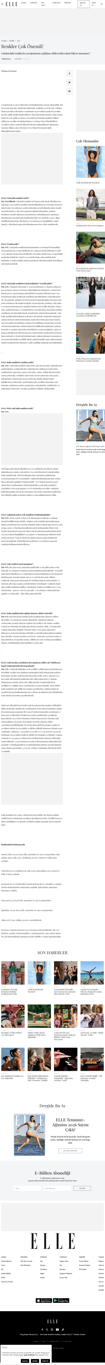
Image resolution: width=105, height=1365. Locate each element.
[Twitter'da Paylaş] (69, 82)
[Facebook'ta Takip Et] (42, 1329)
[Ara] (102, 4)
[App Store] (44, 1300)
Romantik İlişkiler (84, 1265)
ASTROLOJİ (56, 3)
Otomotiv (102, 1277)
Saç (41, 1261)
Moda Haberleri (6, 1261)
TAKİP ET (94, 4)
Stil (2, 1269)
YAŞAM (101, 1257)
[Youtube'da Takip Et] (57, 1329)
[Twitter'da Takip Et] (47, 1329)
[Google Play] (61, 1300)
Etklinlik (24, 1257)
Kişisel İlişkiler (83, 1261)
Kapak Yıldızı (64, 1261)
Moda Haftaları (6, 1273)
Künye (44, 1341)
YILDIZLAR (63, 1257)
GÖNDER (82, 1188)
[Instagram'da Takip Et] (52, 1329)
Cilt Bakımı (43, 1269)
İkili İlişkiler (83, 1269)
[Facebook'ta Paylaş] (69, 73)
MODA (23, 3)
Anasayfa (4, 41)
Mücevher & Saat (7, 1282)
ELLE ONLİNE (18, 59)
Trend (3, 1265)
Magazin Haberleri (66, 1273)
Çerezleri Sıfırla (66, 1341)
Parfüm (42, 1277)
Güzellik (11, 41)
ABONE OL (82, 4)
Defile (3, 1277)
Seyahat (101, 1286)
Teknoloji (102, 1273)
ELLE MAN (43, 4)
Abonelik (36, 1341)
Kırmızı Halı (63, 1277)
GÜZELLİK (33, 3)
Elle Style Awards (26, 1261)
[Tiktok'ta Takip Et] (63, 1329)
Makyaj (42, 1265)
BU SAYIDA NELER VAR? (70, 1151)
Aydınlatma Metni (54, 1341)
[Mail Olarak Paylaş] (69, 91)
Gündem (62, 1269)
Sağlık (18, 41)
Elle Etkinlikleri (25, 1265)
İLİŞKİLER (67, 3)
